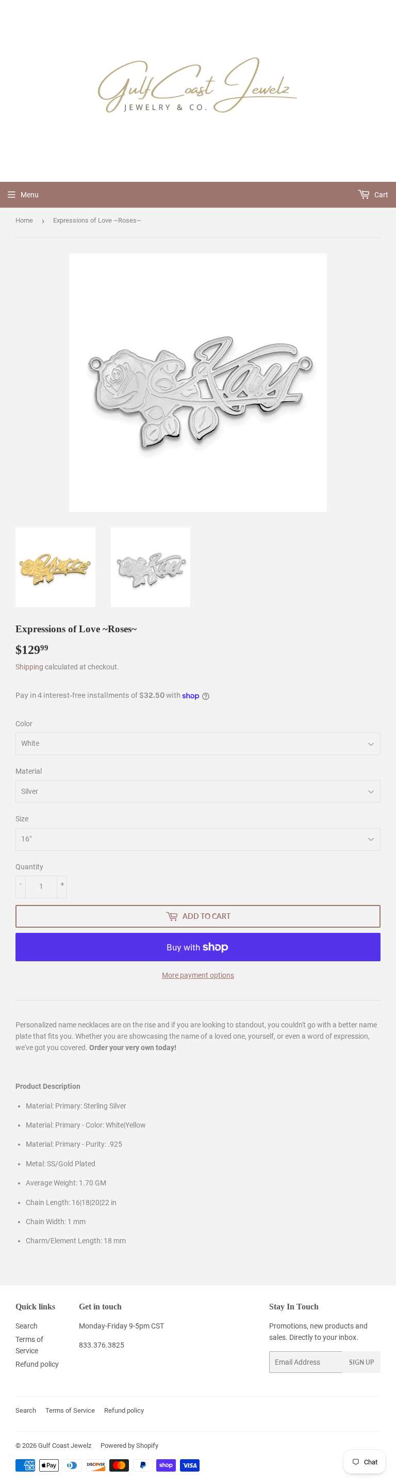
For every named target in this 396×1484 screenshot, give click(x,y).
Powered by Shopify (129, 1445)
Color (23, 724)
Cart (380, 195)
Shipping (29, 667)
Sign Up (361, 1362)
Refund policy (37, 1364)
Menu (30, 195)
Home (24, 220)
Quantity (29, 867)
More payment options (198, 975)
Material (28, 771)
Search (26, 1326)
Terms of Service (70, 1410)
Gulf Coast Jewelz (64, 1445)
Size (21, 819)
